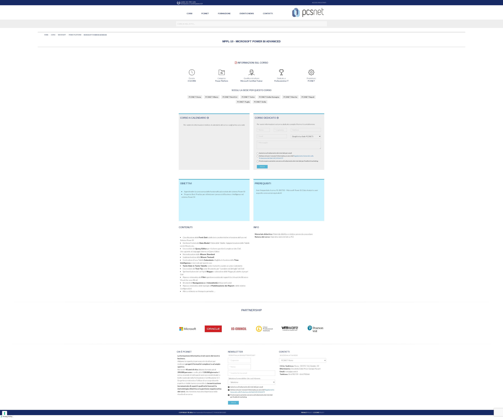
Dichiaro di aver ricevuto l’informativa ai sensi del (286, 157)
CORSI (53, 35)
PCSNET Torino (248, 97)
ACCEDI (314, 2)
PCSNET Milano (211, 97)
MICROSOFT (62, 35)
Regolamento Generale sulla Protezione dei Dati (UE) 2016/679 (252, 391)
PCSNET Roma (195, 97)
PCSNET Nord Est (230, 97)
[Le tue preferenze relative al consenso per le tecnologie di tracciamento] (4, 413)
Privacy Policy (7, 416)
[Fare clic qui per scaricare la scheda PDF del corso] (236, 62)
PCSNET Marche (290, 97)
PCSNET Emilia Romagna (269, 97)
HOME (46, 35)
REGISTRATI (322, 2)
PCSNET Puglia (243, 102)
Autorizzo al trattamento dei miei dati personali (275, 153)
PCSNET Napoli (308, 97)
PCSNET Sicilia (260, 102)
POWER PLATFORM (75, 35)
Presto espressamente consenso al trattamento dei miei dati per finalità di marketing (288, 161)
